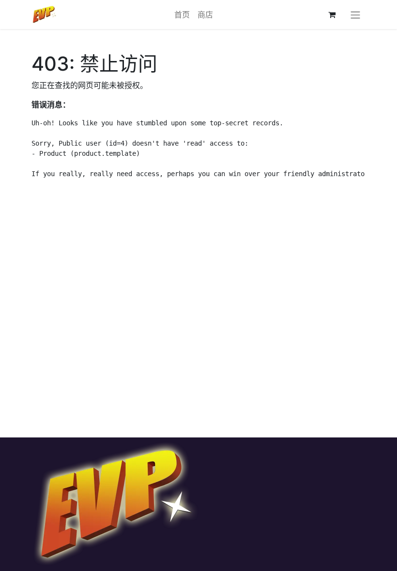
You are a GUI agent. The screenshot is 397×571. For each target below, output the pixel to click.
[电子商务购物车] (331, 14)
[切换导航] (355, 14)
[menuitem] (182, 14)
